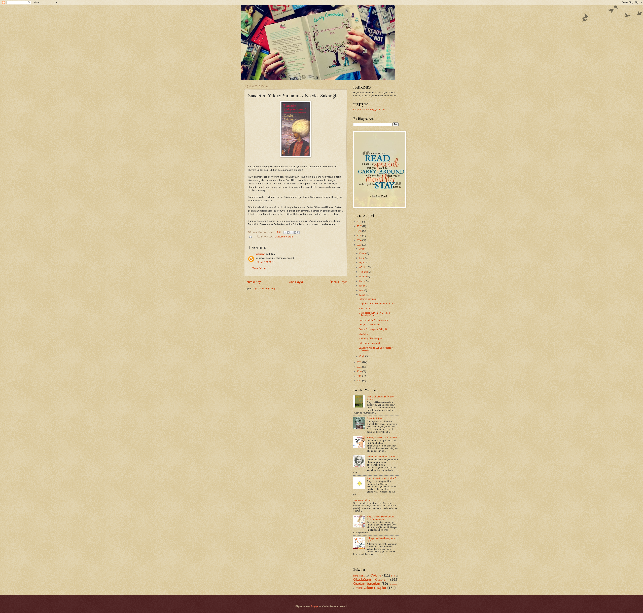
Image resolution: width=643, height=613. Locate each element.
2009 (359, 376)
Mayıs (362, 281)
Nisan (362, 285)
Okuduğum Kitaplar (284, 236)
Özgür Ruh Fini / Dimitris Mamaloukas (377, 303)
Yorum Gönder (259, 268)
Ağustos (363, 267)
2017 (359, 226)
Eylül (362, 262)
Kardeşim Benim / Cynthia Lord (382, 437)
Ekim (362, 258)
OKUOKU (363, 334)
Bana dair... (359, 576)
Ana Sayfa (296, 282)
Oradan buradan (366, 583)
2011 (359, 366)
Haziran (363, 276)
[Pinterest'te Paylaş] (298, 232)
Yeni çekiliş (364, 308)
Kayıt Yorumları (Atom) (264, 288)
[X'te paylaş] (291, 232)
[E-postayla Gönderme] (250, 236)
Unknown (260, 254)
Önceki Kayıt (338, 282)
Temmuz (363, 272)
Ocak (362, 356)
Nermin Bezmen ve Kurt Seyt (381, 456)
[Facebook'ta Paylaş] (294, 232)
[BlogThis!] (288, 232)
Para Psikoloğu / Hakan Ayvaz (373, 320)
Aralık (362, 249)
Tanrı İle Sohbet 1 (375, 418)
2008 (359, 380)
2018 (359, 221)
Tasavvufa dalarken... (363, 500)
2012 (359, 362)
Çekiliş (375, 575)
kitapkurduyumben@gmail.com (369, 109)
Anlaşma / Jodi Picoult (370, 324)
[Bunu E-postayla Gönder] (285, 232)
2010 (359, 371)
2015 (359, 235)
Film (393, 576)
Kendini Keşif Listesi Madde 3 (381, 478)
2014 (359, 240)
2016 (359, 231)
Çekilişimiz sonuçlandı (369, 343)
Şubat (362, 295)
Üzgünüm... (394, 584)
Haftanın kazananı (367, 299)
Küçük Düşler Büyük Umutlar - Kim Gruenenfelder (382, 517)
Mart (361, 290)
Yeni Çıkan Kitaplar (371, 588)
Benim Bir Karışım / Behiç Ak (373, 329)
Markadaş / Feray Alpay (370, 338)
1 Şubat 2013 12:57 (265, 262)
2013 (359, 245)
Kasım (362, 253)
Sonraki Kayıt (253, 282)
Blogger (314, 606)
